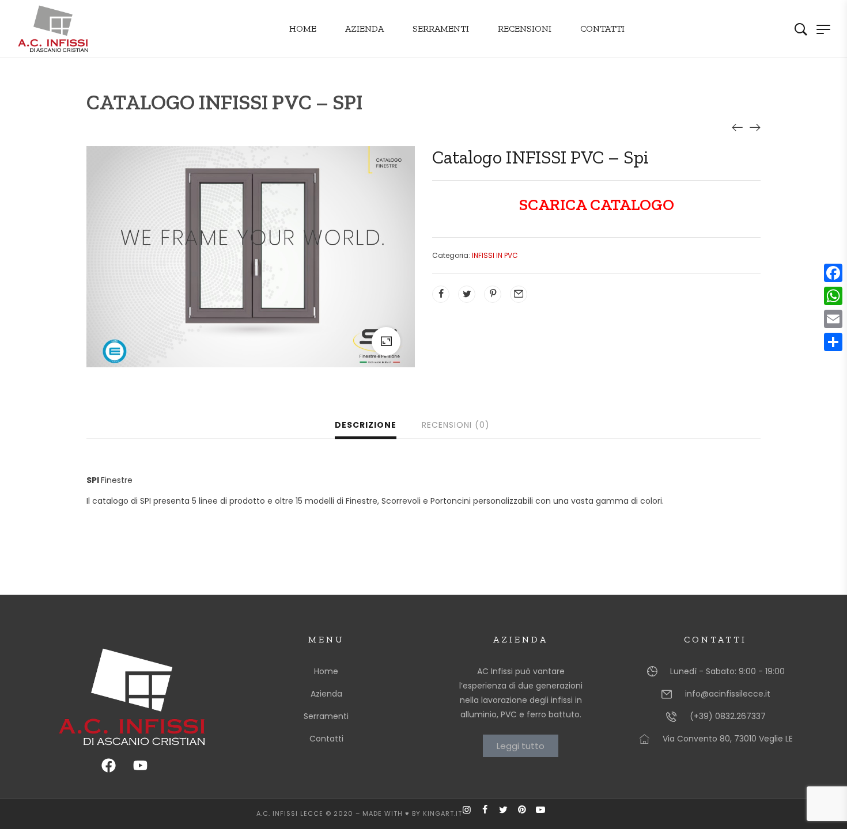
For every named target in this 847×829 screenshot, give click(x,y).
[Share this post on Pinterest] (492, 294)
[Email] (833, 318)
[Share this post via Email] (518, 294)
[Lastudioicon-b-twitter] (508, 814)
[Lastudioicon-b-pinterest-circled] (526, 814)
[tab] (365, 426)
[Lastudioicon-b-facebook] (490, 814)
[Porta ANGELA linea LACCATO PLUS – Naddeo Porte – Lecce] (737, 126)
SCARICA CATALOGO (596, 204)
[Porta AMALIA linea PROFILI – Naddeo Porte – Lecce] (755, 126)
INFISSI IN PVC (495, 255)
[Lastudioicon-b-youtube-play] (545, 814)
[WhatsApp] (833, 295)
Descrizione (365, 425)
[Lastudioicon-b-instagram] (471, 814)
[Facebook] (833, 272)
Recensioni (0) (456, 425)
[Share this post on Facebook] (440, 294)
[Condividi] (833, 341)
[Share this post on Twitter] (466, 294)
